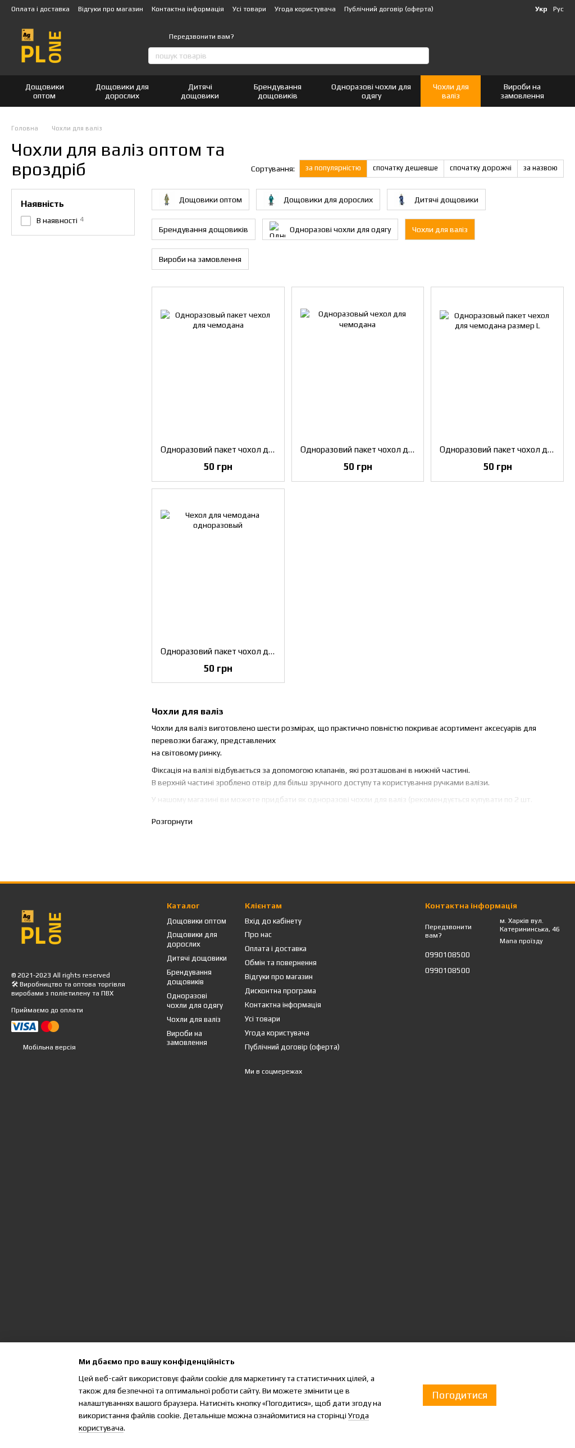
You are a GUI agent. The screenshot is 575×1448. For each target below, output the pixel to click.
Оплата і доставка (40, 9)
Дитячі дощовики (200, 91)
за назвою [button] (540, 168)
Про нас (258, 934)
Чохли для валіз (451, 91)
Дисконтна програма (280, 991)
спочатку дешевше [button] (405, 168)
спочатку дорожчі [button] (481, 168)
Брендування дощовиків (278, 91)
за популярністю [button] (333, 168)
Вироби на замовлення (522, 91)
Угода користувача (305, 9)
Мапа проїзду (521, 941)
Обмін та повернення (281, 962)
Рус (558, 9)
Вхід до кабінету (273, 921)
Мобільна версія (48, 1047)
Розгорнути (172, 821)
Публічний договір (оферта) (388, 9)
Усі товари (249, 9)
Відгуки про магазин (110, 9)
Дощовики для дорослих (122, 91)
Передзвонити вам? (201, 36)
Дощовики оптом (44, 91)
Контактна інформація (188, 9)
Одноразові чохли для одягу (371, 91)
